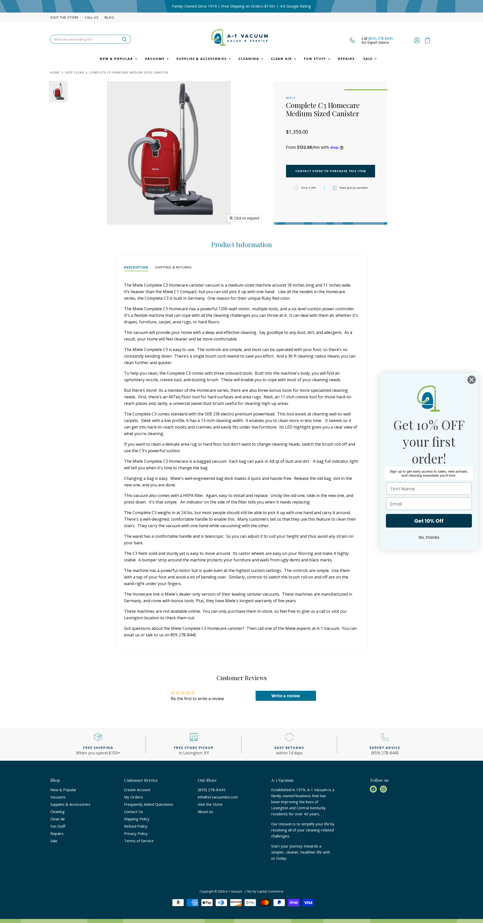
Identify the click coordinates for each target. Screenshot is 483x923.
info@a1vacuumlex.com (218, 796)
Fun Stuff (315, 58)
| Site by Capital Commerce (264, 891)
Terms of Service (139, 840)
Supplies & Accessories (202, 58)
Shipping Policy (136, 818)
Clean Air (282, 58)
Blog (109, 17)
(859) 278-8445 (380, 38)
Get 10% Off (429, 520)
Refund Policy (135, 826)
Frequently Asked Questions (148, 804)
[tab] (136, 267)
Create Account (137, 789)
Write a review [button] (285, 696)
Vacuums (155, 58)
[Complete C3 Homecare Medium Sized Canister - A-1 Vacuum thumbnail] (58, 91)
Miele (291, 98)
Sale (368, 58)
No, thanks (429, 537)
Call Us (92, 17)
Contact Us (133, 811)
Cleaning (249, 58)
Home (55, 72)
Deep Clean (74, 72)
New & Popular (117, 58)
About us (205, 811)
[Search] (124, 39)
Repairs (346, 58)
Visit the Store (64, 17)
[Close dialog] (471, 379)
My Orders (133, 796)
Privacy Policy (136, 833)
